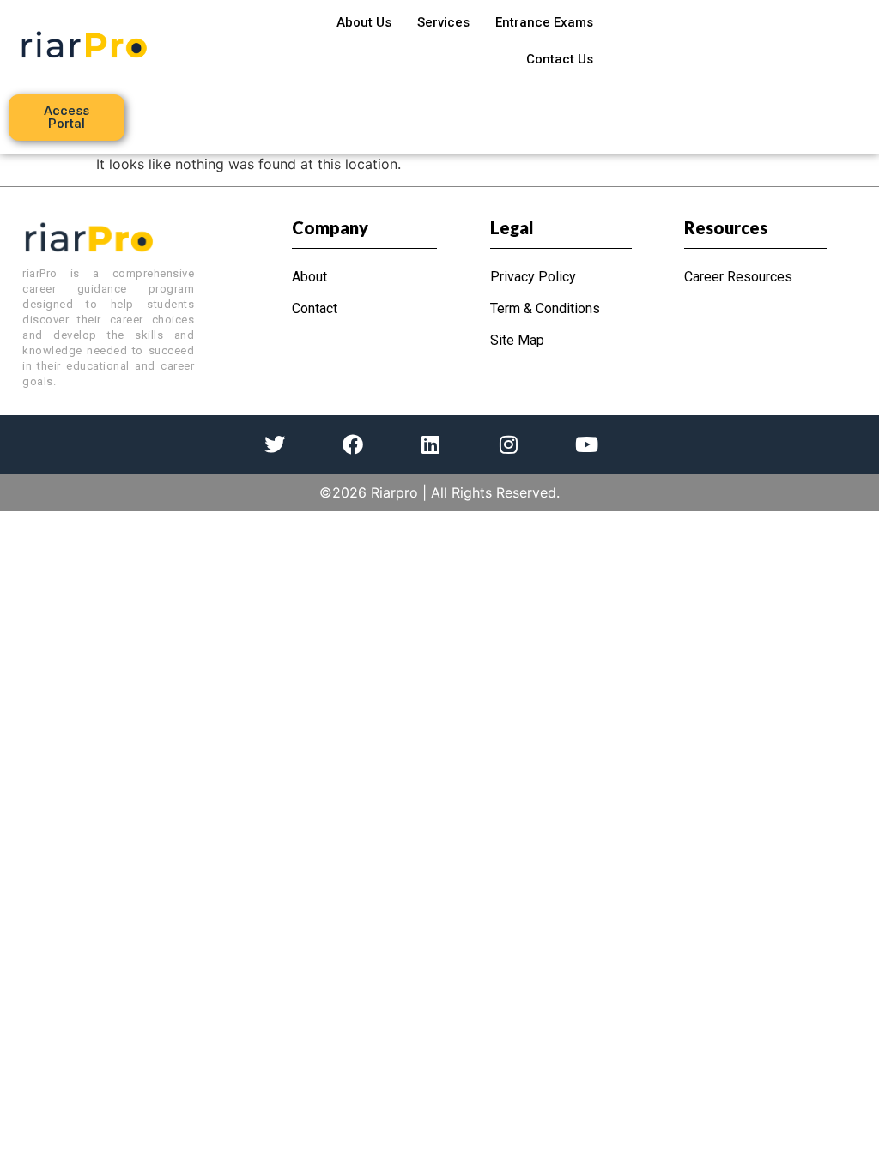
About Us (363, 22)
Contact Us (559, 59)
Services (443, 22)
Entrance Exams (544, 22)
